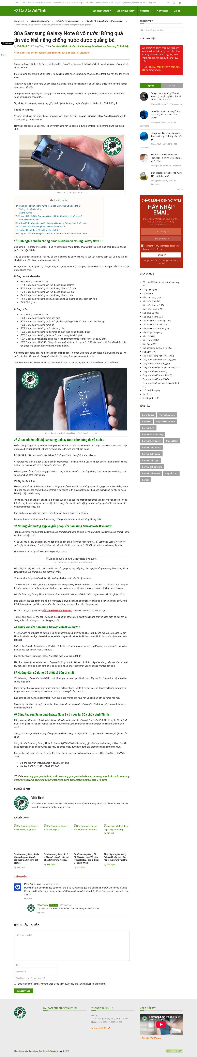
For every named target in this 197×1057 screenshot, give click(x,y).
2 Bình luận (123, 46)
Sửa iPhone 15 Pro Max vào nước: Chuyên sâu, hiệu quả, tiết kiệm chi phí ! (96, 3)
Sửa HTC (146, 336)
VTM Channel (162, 11)
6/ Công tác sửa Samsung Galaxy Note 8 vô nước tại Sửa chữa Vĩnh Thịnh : (52, 233)
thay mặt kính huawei (151, 454)
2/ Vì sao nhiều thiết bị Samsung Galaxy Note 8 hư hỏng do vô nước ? (49, 216)
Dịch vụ (146, 293)
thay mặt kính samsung (152, 467)
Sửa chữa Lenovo (150, 309)
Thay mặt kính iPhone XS (154, 379)
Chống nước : (25, 212)
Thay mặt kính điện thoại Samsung (158, 367)
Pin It (3, 55)
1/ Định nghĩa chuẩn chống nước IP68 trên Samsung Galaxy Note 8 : (48, 206)
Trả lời (29, 898)
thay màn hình (148, 428)
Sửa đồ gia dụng (150, 332)
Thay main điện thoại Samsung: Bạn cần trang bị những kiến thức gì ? (166, 136)
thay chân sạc (148, 415)
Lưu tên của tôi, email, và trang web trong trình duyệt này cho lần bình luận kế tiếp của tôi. (62, 983)
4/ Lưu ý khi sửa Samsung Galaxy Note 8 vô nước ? (40, 226)
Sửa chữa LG (148, 312)
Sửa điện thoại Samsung (67, 21)
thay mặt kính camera (151, 447)
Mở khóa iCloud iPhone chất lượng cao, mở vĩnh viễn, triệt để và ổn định (166, 157)
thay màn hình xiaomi (151, 441)
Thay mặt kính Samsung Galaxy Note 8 (160, 383)
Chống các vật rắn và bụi (30, 209)
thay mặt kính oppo (150, 460)
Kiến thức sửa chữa (125, 11)
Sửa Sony (146, 351)
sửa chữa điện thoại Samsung (57, 610)
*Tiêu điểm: (51, 52)
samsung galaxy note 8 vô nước (75, 776)
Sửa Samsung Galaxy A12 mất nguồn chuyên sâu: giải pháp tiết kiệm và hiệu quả (56, 857)
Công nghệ (144, 11)
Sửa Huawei (148, 340)
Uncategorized (149, 398)
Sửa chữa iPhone (150, 305)
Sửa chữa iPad (149, 301)
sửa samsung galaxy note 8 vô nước (88, 779)
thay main (146, 421)
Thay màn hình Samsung (154, 363)
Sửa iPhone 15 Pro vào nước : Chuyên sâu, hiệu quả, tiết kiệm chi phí (36, 3)
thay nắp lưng (171, 473)
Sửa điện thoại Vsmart (152, 324)
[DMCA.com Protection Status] (174, 1052)
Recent (172, 85)
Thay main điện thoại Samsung (156, 359)
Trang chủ (19, 21)
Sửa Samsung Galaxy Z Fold (155, 348)
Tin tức (145, 394)
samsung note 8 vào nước (105, 776)
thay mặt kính (172, 441)
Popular (150, 85)
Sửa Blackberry (149, 297)
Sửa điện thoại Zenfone (153, 328)
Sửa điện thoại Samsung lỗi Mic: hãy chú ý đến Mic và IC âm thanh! (166, 114)
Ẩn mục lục (63, 200)
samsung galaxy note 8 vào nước (41, 776)
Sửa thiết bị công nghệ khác (155, 355)
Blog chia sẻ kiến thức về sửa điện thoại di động (34, 1051)
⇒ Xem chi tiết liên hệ (100, 1028)
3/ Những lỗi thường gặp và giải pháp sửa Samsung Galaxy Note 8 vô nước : (52, 223)
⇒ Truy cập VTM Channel (150, 1038)
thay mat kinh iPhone (165, 421)
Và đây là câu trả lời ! (29, 219)
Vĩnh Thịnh (22, 46)
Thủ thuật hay (149, 390)
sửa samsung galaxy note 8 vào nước (49, 779)
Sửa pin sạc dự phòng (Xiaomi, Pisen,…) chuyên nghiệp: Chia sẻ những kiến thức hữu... (166, 96)
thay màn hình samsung (152, 434)
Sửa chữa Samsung (101, 11)
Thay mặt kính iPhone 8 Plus (155, 375)
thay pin (145, 480)
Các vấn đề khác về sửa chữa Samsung (104, 21)
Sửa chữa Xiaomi (150, 316)
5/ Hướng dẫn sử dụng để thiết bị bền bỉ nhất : (37, 230)
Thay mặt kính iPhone (152, 371)
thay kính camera (167, 415)
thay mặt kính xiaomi (151, 473)
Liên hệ (177, 11)
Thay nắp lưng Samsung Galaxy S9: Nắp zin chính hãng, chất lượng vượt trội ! (116, 857)
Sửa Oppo (147, 344)
